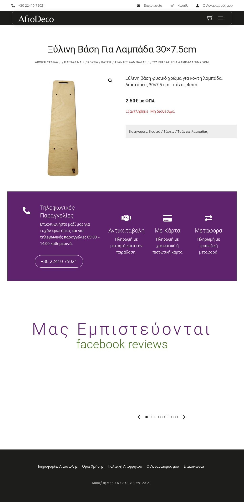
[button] (110, 80)
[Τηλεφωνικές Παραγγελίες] (26, 211)
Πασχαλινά (72, 62)
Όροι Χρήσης (92, 466)
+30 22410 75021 (31, 5)
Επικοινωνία (152, 5)
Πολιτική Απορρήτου (125, 466)
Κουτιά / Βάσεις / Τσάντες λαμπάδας (116, 62)
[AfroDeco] (36, 18)
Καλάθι (182, 5)
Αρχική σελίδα (46, 62)
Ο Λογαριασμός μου (217, 5)
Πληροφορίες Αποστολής (56, 466)
